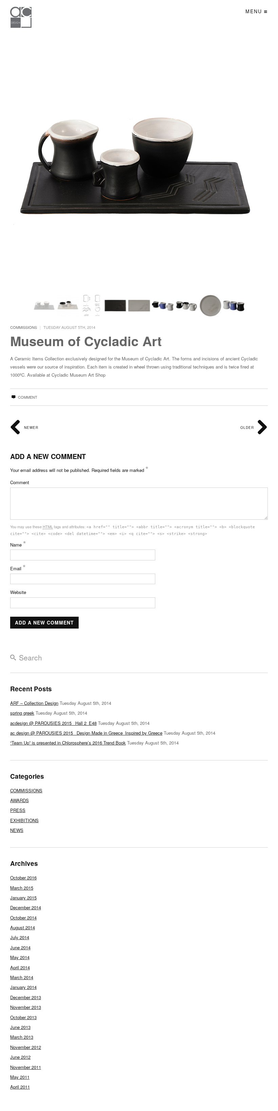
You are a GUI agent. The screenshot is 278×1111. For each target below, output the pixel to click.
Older (247, 427)
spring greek (22, 713)
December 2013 (25, 997)
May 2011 (19, 1077)
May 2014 (19, 957)
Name (18, 544)
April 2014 (20, 967)
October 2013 (23, 1017)
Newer (30, 427)
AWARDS (19, 800)
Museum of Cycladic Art (86, 340)
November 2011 (25, 1067)
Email (18, 568)
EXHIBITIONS (24, 820)
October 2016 (23, 877)
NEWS (16, 830)
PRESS (17, 810)
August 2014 (22, 927)
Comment (27, 397)
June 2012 (20, 1057)
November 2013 (25, 1007)
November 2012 (25, 1047)
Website (18, 592)
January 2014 (23, 987)
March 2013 (21, 1037)
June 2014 (20, 947)
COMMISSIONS (23, 327)
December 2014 (25, 907)
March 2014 (21, 977)
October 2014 (23, 917)
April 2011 (20, 1087)
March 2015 (21, 888)
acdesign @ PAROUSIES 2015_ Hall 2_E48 (53, 723)
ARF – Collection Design (34, 703)
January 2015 (23, 897)
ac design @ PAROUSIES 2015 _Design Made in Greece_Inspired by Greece (86, 733)
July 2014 (19, 937)
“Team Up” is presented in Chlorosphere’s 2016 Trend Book (68, 742)
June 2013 (20, 1027)
